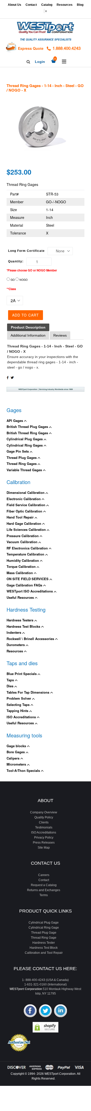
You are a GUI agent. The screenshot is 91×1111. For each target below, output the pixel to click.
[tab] (28, 327)
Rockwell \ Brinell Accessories (31, 638)
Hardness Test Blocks (24, 626)
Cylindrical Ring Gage (44, 927)
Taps (11, 680)
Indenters (14, 632)
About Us (14, 5)
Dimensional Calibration (26, 492)
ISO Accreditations (22, 717)
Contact (31, 5)
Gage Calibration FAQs (25, 585)
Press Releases (44, 842)
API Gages (15, 420)
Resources (65, 5)
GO (13, 280)
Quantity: (16, 261)
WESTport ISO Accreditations (30, 591)
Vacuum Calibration (22, 541)
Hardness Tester (43, 942)
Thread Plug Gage (43, 932)
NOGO (23, 280)
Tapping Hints (18, 710)
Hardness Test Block (44, 947)
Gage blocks (17, 745)
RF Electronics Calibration (28, 548)
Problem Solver (19, 698)
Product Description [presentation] (28, 327)
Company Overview (43, 812)
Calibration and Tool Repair (44, 953)
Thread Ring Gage (43, 937)
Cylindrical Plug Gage (44, 922)
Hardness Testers (20, 620)
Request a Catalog (44, 885)
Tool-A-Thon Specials (24, 770)
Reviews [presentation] (60, 335)
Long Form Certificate (26, 251)
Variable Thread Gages (25, 469)
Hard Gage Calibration (24, 523)
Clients (44, 822)
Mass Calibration (20, 572)
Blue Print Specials (22, 673)
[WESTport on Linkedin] (60, 1011)
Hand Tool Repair (21, 517)
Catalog (46, 5)
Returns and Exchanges (43, 890)
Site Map (44, 847)
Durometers (16, 644)
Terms (43, 895)
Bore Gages (16, 751)
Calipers (13, 758)
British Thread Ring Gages (28, 432)
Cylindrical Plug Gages (25, 439)
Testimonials (43, 827)
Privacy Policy (43, 837)
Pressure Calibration (23, 535)
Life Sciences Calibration (27, 529)
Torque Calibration (22, 566)
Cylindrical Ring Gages (25, 445)
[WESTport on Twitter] (45, 1011)
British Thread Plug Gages (28, 426)
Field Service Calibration (26, 504)
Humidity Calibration (23, 560)
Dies (10, 686)
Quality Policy (43, 817)
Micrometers (17, 764)
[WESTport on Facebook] (30, 1011)
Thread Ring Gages (22, 463)
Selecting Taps (19, 704)
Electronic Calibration (24, 498)
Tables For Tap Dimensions (28, 692)
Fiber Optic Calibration (25, 511)
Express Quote (30, 48)
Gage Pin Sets (18, 451)
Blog (80, 5)
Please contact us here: (45, 968)
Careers (43, 875)
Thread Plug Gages (22, 457)
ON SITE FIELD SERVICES (28, 578)
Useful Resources (21, 597)
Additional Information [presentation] (28, 335)
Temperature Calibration (26, 554)
